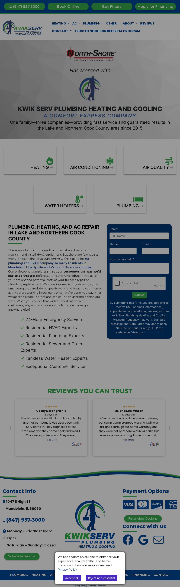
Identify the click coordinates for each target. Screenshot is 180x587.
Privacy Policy (67, 569)
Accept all (72, 578)
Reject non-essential (101, 578)
